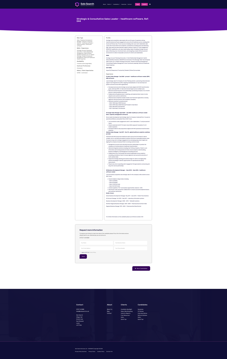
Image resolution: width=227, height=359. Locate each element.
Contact (130, 4)
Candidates (116, 4)
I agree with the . (88, 252)
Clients (109, 4)
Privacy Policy (92, 252)
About (104, 4)
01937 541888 (84, 238)
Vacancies (123, 4)
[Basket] (150, 4)
